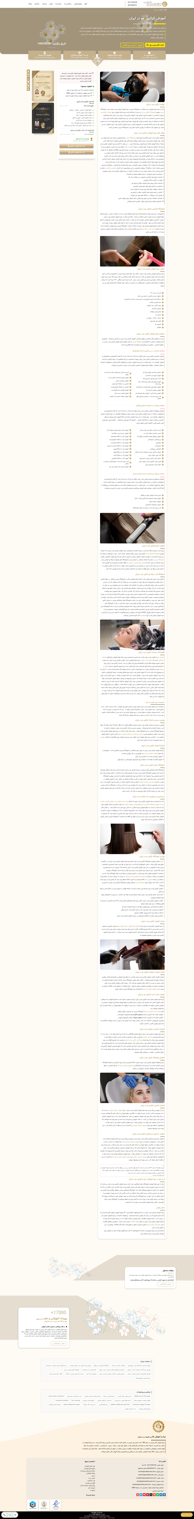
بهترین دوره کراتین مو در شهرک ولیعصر (80, 1366)
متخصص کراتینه (111, 168)
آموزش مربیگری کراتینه (131, 804)
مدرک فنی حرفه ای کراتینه (147, 782)
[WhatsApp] (10, 1515)
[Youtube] (144, 1494)
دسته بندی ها (90, 1495)
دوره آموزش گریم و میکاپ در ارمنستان (56, 1366)
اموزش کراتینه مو (106, 112)
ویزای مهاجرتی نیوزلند (144, 1409)
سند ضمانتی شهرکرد (130, 1409)
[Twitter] (141, 1494)
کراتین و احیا (148, 880)
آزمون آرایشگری (139, 876)
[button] (28, 71)
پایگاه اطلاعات (134, 1222)
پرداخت (44, 4)
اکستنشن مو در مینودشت (89, 1370)
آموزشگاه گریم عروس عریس (71, 1370)
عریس (162, 112)
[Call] (4, 1515)
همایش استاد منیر (91, 1374)
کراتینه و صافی (128, 147)
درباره (93, 1476)
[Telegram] (15, 1515)
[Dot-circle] (137, 1494)
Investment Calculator (62, 1400)
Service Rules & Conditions (56, 1396)
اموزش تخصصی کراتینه (139, 1157)
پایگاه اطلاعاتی (90, 1473)
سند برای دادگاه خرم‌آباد (89, 1405)
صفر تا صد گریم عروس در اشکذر (74, 1374)
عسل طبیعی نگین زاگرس (124, 1396)
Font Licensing (75, 1400)
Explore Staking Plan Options (71, 1405)
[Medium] (157, 1494)
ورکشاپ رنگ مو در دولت (118, 1366)
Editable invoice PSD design (142, 1396)
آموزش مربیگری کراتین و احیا (130, 1142)
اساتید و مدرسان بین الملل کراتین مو (131, 734)
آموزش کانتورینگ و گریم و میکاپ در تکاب (139, 1374)
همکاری (36, 4)
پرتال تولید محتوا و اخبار (87, 1485)
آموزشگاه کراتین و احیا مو (147, 112)
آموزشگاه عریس (130, 138)
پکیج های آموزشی (89, 1469)
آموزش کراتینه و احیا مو (150, 753)
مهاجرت (142, 615)
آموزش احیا (160, 657)
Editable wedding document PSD (120, 1405)
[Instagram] (151, 1494)
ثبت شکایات (91, 1481)
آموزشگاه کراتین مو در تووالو (101, 1366)
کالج (86, 4)
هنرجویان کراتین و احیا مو (125, 1066)
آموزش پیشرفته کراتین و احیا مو (149, 804)
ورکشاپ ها (67, 4)
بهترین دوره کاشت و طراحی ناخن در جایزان (138, 1370)
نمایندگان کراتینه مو (154, 1225)
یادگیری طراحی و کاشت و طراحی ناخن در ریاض (111, 1374)
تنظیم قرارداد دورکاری (88, 1400)
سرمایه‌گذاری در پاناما (109, 1396)
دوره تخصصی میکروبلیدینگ (142, 1378)
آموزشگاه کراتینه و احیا (152, 554)
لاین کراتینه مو (128, 876)
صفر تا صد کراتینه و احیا (152, 1012)
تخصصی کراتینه (148, 1037)
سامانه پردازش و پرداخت (87, 1471)
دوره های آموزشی (89, 1466)
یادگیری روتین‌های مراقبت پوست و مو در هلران (111, 1370)
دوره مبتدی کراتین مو (121, 801)
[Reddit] (154, 1494)
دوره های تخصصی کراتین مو (135, 563)
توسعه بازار (91, 1488)
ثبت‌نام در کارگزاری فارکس (104, 1400)
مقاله (122, 1219)
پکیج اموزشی (78, 4)
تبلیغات (92, 1490)
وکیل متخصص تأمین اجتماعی (92, 1396)
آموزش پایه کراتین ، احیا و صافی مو (129, 926)
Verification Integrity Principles (141, 1405)
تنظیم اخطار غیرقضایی (54, 1405)
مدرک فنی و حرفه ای (149, 229)
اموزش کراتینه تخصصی (139, 1125)
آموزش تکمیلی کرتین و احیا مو (121, 1157)
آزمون (51, 4)
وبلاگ (30, 4)
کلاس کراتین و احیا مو (133, 1040)
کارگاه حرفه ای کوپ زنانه (55, 1374)
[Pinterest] (147, 1494)
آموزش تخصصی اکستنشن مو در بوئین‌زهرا (139, 1366)
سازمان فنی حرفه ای (146, 660)
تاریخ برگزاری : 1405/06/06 (51, 43)
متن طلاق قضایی (103, 1405)
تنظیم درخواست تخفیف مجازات (142, 1400)
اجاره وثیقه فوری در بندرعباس (122, 1400)
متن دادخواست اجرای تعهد (74, 1396)
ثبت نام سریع (186, 1515)
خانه (165, 10)
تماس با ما (92, 1478)
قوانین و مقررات (90, 1483)
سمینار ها (58, 4)
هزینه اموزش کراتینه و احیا (151, 989)
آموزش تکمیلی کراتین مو (114, 1110)
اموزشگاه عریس (137, 342)
